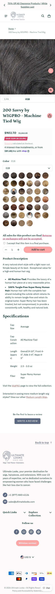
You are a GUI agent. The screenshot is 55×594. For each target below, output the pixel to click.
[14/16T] (6, 191)
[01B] (6, 175)
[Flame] (37, 215)
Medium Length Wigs (36, 397)
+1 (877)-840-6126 (18, 494)
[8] (6, 183)
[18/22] (6, 199)
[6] (30, 175)
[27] (30, 199)
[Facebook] (16, 531)
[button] (43, 16)
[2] (14, 175)
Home (11, 28)
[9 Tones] (14, 215)
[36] (30, 207)
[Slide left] (4, 5)
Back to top (42, 442)
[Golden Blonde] (45, 215)
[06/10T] (37, 175)
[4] (22, 175)
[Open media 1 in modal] (27, 66)
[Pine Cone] (6, 223)
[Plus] (18, 250)
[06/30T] (45, 175)
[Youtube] (23, 531)
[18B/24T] (14, 199)
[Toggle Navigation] (6, 16)
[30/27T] (6, 207)
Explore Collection (35, 514)
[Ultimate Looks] (18, 16)
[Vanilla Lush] (30, 223)
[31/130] (14, 207)
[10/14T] (22, 183)
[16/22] (37, 191)
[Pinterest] (38, 531)
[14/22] (14, 191)
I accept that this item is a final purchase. (28, 243)
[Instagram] (31, 531)
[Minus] (6, 250)
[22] (22, 199)
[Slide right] (50, 5)
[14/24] (22, 191)
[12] (37, 183)
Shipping (8, 143)
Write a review (27, 421)
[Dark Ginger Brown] (30, 215)
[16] (30, 191)
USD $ (27, 557)
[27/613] (37, 199)
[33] (22, 207)
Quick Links (10, 512)
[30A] (45, 199)
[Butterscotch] (22, 215)
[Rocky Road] (14, 223)
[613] (45, 207)
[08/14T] (14, 183)
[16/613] (45, 191)
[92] (6, 215)
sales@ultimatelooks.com (21, 501)
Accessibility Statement (32, 590)
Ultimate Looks (17, 587)
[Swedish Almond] (22, 223)
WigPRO (16, 385)
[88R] (37, 207)
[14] (45, 183)
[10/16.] (30, 183)
